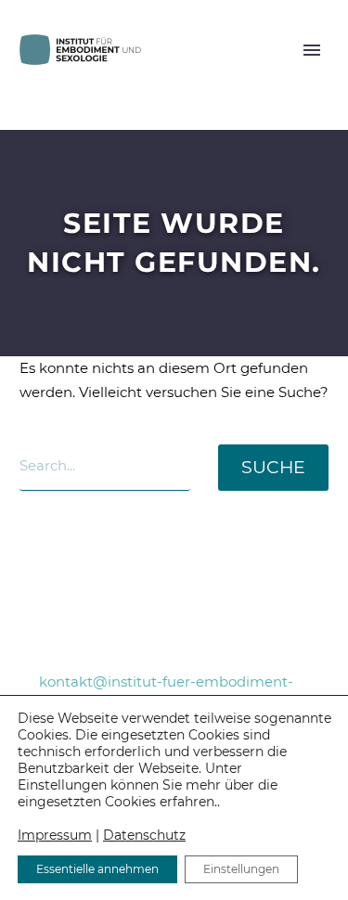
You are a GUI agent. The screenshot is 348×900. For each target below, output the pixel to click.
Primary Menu (312, 50)
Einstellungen (241, 869)
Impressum (55, 835)
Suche (273, 467)
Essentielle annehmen (97, 869)
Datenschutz (144, 835)
